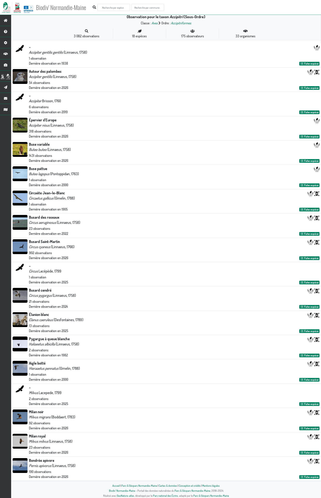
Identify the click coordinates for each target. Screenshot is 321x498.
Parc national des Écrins (165, 495)
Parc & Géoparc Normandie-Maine (139, 485)
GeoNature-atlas (125, 495)
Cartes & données (168, 485)
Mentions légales (211, 485)
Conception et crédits (190, 485)
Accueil (116, 485)
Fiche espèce (311, 63)
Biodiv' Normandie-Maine (61, 7)
